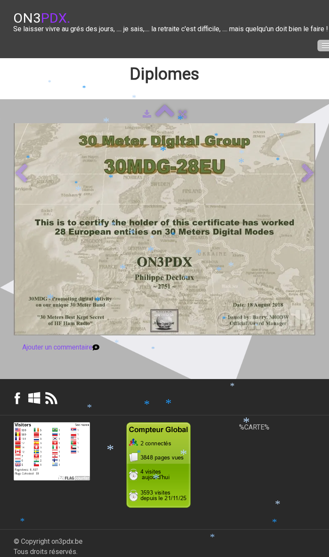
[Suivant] (308, 173)
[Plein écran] (182, 114)
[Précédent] (21, 173)
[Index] (165, 114)
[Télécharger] (147, 114)
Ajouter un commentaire (57, 347)
